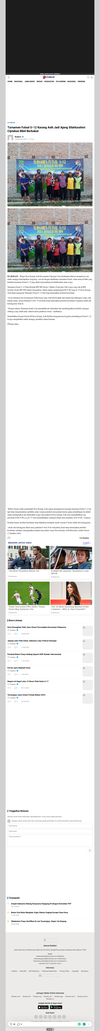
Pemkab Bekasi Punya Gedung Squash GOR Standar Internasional (34, 654)
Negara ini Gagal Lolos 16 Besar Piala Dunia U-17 (28, 681)
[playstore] (56, 1007)
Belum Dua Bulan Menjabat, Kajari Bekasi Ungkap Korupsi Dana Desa (39, 912)
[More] (80, 634)
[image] (88, 631)
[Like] (11, 1024)
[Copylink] (84, 1024)
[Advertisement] (29, 36)
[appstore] (43, 1007)
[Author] (10, 138)
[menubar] (8, 77)
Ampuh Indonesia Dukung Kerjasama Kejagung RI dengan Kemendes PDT (41, 904)
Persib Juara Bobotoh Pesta (18, 668)
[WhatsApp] (79, 1024)
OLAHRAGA (11, 123)
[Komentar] (18, 1024)
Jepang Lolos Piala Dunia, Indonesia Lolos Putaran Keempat (31, 641)
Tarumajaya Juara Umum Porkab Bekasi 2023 (26, 695)
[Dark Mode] (92, 77)
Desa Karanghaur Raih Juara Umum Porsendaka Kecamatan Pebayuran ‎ (37, 627)
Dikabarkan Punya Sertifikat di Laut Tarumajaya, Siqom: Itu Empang (38, 921)
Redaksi (18, 137)
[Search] (88, 77)
